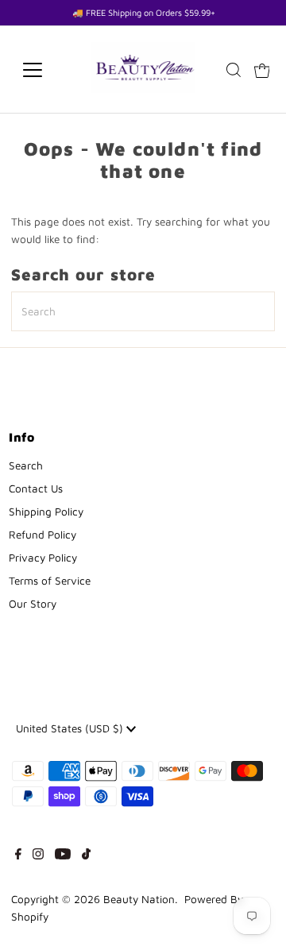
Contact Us (36, 488)
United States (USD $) (71, 728)
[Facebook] (18, 855)
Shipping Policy (46, 511)
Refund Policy (42, 534)
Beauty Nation (139, 899)
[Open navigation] (42, 70)
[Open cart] (262, 70)
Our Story (32, 603)
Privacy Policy (43, 557)
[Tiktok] (86, 855)
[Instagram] (38, 855)
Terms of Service (50, 580)
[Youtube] (63, 855)
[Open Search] (233, 70)
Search (26, 465)
